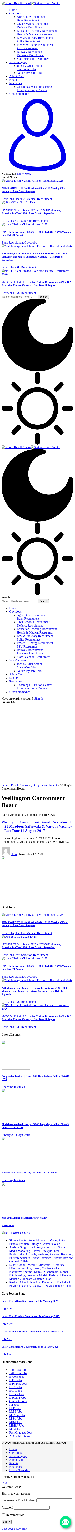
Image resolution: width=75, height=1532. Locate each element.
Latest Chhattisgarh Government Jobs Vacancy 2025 (30, 1346)
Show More (24, 173)
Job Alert (7, 1308)
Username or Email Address (19, 1500)
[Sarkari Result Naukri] (31, 3)
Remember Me (14, 1514)
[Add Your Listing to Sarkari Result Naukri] (16, 1210)
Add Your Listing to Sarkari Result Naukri (25, 1217)
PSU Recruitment (25, 267)
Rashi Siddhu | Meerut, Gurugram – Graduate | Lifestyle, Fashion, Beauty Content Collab (37, 1266)
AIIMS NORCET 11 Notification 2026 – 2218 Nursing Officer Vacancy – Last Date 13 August (35, 190)
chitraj (14, 854)
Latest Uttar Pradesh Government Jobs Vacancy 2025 (31, 1316)
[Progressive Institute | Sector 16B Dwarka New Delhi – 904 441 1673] (16, 1068)
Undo (5, 1483)
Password (7, 1507)
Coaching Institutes (13, 1086)
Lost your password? (14, 1528)
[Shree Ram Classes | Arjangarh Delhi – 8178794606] (16, 1165)
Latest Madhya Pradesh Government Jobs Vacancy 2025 (32, 1331)
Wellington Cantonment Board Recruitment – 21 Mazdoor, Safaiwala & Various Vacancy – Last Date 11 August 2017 (37, 826)
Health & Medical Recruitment (33, 199)
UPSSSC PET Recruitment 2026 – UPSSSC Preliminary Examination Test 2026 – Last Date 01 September (32, 212)
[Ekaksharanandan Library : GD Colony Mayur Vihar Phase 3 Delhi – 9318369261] (16, 1116)
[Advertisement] (37, 743)
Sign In (38, 698)
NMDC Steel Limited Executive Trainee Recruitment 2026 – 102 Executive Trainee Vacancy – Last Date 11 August (36, 284)
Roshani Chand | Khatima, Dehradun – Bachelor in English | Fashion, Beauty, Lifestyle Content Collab (40, 1284)
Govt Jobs (8, 199)
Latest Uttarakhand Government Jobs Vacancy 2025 (30, 1301)
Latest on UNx (20, 1232)
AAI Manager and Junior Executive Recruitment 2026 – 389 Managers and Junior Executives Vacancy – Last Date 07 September (34, 256)
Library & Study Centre (16, 1135)
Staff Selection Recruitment (31, 220)
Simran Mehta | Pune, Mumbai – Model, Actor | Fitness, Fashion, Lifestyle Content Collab (38, 1242)
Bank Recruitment (13, 242)
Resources (8, 1225)
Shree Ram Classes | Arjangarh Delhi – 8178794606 (29, 1172)
